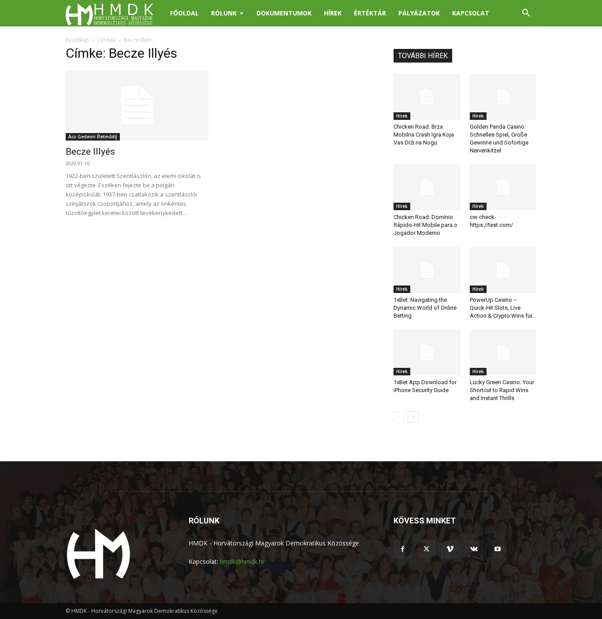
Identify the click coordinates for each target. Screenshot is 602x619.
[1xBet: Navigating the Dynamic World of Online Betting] (427, 270)
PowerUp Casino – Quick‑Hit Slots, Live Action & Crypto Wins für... (503, 308)
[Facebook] (402, 549)
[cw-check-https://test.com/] (503, 187)
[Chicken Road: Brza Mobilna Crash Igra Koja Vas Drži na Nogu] (427, 97)
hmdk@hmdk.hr (242, 561)
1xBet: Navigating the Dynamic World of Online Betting (425, 308)
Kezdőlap (77, 40)
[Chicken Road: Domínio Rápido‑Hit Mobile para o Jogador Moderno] (427, 187)
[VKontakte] (474, 549)
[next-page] (413, 417)
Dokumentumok (284, 13)
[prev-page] (399, 417)
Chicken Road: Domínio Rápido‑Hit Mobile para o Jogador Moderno (425, 225)
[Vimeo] (450, 549)
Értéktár (370, 13)
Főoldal (184, 13)
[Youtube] (497, 549)
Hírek (333, 13)
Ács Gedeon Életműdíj (92, 136)
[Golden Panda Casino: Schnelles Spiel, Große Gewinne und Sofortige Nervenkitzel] (503, 97)
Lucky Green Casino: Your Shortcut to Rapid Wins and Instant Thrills (502, 390)
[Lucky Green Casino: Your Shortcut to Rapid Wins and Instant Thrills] (503, 352)
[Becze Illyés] (137, 105)
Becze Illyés (90, 151)
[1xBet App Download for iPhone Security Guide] (427, 352)
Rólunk (224, 13)
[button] (525, 14)
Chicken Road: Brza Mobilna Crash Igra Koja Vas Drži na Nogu (424, 134)
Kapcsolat (470, 13)
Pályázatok (419, 13)
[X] (426, 549)
